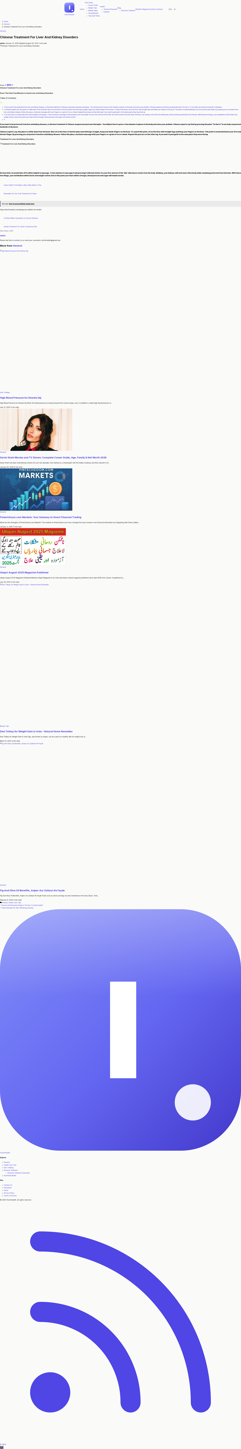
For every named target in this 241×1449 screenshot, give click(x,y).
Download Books (10, 1176)
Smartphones (93, 13)
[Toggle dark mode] (170, 9)
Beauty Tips (4, 726)
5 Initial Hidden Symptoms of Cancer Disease (21, 218)
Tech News (89, 3)
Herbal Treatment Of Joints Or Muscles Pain (20, 227)
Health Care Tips (14, 903)
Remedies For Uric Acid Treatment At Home (20, 194)
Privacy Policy (9, 1193)
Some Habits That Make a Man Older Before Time (22, 185)
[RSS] (120, 1442)
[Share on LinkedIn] (8, 85)
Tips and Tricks (94, 16)
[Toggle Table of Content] (1, 103)
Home (82, 9)
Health (102, 7)
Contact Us (154, 9)
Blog (119, 8)
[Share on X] (6, 85)
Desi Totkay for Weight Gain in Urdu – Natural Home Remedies (36, 731)
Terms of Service (10, 1196)
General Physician (110, 9)
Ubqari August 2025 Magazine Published (24, 572)
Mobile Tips (92, 8)
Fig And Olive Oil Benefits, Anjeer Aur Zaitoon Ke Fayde (32, 890)
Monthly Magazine (142, 9)
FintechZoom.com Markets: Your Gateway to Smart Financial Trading (40, 517)
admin (3, 235)
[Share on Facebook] (10, 85)
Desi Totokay (5, 392)
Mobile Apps (93, 11)
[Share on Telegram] (3, 1445)
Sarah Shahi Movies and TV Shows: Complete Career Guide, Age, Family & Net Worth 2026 (53, 457)
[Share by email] (12, 85)
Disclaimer (8, 1188)
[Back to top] (1, 1447)
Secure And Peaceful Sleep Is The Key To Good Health (22, 905)
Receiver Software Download (18, 1173)
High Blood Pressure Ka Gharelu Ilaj (20, 397)
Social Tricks (93, 5)
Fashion (107, 12)
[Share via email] (5, 1445)
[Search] (175, 9)
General (7, 24)
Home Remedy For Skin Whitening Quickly (17, 908)
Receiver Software (128, 11)
